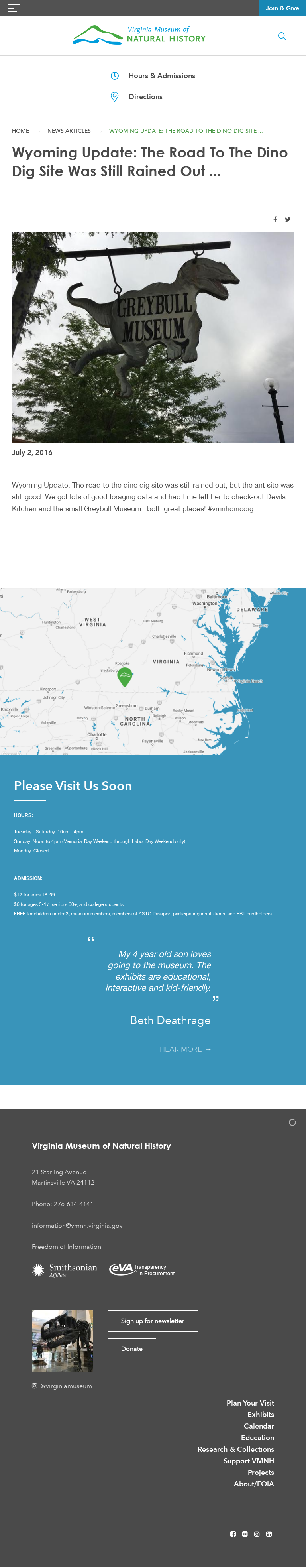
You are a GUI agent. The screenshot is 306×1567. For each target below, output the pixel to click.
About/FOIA (254, 1484)
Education (257, 1437)
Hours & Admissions (157, 75)
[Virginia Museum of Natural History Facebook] (233, 1534)
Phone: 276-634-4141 (63, 1204)
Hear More (183, 1049)
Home (20, 130)
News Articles (69, 130)
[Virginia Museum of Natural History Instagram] (257, 1534)
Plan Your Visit (250, 1403)
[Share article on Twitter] (288, 219)
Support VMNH (249, 1461)
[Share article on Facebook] (275, 219)
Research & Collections (236, 1449)
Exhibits (260, 1414)
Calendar (259, 1426)
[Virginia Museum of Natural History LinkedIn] (269, 1534)
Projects (261, 1472)
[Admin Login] (284, 1124)
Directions (141, 97)
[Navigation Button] (14, 8)
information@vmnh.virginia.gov (77, 1225)
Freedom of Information (66, 1246)
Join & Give (282, 8)
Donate (132, 1348)
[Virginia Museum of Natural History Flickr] (245, 1534)
